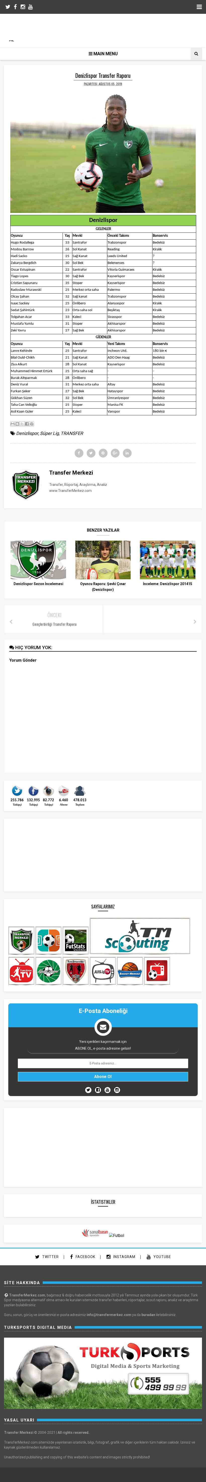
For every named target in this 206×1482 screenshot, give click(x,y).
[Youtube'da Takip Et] (107, 1090)
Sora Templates (94, 1475)
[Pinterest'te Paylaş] (31, 423)
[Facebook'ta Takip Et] (97, 1090)
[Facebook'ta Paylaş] (26, 423)
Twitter (50, 1257)
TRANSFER (72, 433)
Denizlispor (27, 433)
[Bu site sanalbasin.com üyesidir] (95, 1235)
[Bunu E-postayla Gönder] (12, 423)
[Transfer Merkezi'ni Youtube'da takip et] (63, 796)
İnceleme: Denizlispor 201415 (167, 584)
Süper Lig (49, 433)
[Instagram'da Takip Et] (117, 1090)
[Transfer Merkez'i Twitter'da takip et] (17, 796)
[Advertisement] (105, 30)
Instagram (123, 1257)
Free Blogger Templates (120, 1475)
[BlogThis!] (17, 423)
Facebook (85, 1257)
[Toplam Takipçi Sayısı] (80, 796)
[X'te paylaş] (22, 423)
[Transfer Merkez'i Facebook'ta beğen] (33, 796)
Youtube (161, 1257)
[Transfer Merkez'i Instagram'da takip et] (48, 796)
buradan (148, 1315)
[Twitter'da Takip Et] (88, 1090)
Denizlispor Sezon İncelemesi (38, 584)
